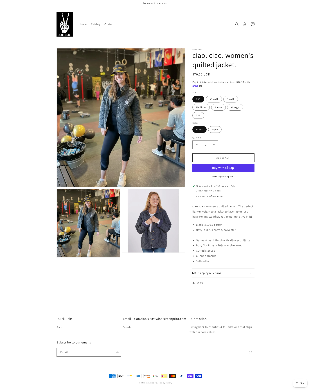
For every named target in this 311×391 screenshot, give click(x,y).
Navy (215, 129)
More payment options (223, 176)
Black (199, 129)
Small (230, 99)
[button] (237, 24)
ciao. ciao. (150, 383)
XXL (198, 115)
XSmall (214, 99)
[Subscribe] (117, 352)
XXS (198, 99)
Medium (201, 107)
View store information (209, 196)
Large (218, 107)
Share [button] (200, 282)
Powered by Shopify (163, 383)
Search (60, 327)
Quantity (196, 137)
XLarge (235, 107)
